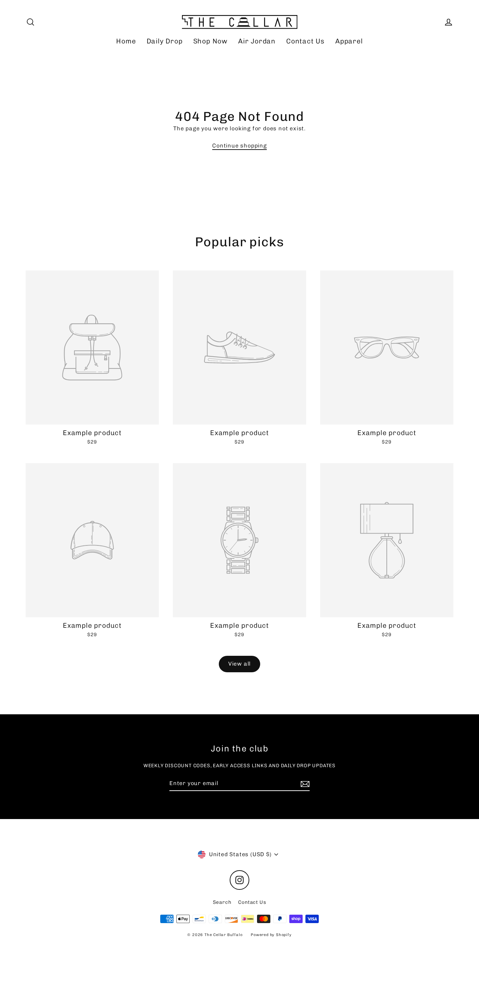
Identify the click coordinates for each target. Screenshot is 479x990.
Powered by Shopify (271, 935)
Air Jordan (257, 41)
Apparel (349, 41)
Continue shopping (239, 145)
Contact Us (305, 41)
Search (222, 902)
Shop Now (210, 41)
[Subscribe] (304, 783)
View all (239, 663)
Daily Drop (165, 41)
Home (126, 41)
